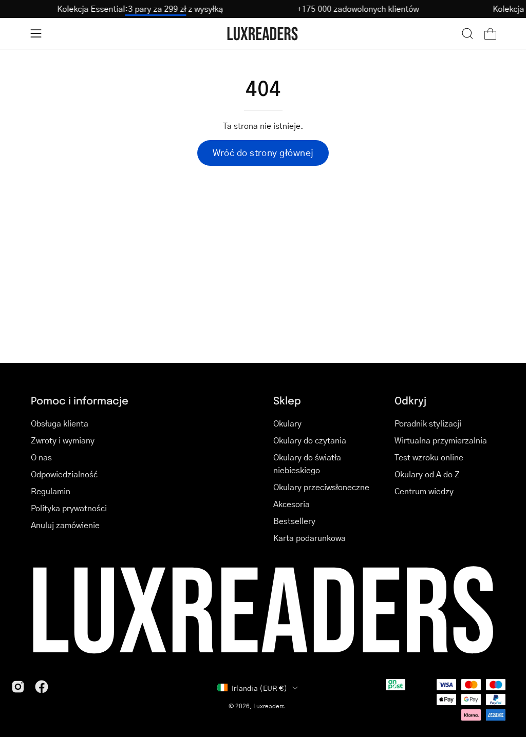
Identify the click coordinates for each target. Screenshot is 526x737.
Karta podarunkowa (309, 538)
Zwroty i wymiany (63, 440)
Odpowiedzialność (64, 474)
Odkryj (410, 400)
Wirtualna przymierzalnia (440, 440)
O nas (41, 457)
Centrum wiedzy (424, 491)
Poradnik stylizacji (427, 423)
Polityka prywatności (69, 508)
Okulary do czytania (309, 440)
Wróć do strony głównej (263, 152)
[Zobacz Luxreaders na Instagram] (18, 686)
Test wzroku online (428, 457)
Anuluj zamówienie (65, 525)
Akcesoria (291, 504)
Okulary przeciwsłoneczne (321, 487)
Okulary (287, 423)
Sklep (287, 400)
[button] (467, 33)
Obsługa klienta (59, 423)
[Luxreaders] (263, 34)
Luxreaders (269, 706)
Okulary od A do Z (427, 474)
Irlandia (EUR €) (259, 688)
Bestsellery (294, 521)
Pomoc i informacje (79, 400)
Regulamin (50, 491)
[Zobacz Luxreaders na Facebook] (41, 686)
